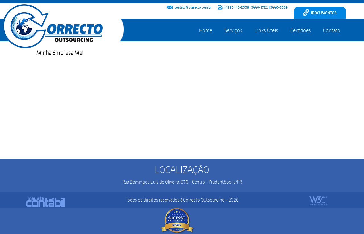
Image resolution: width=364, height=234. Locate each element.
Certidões (300, 30)
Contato (331, 30)
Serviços (233, 30)
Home (205, 30)
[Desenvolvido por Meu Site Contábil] (45, 202)
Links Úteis (266, 30)
